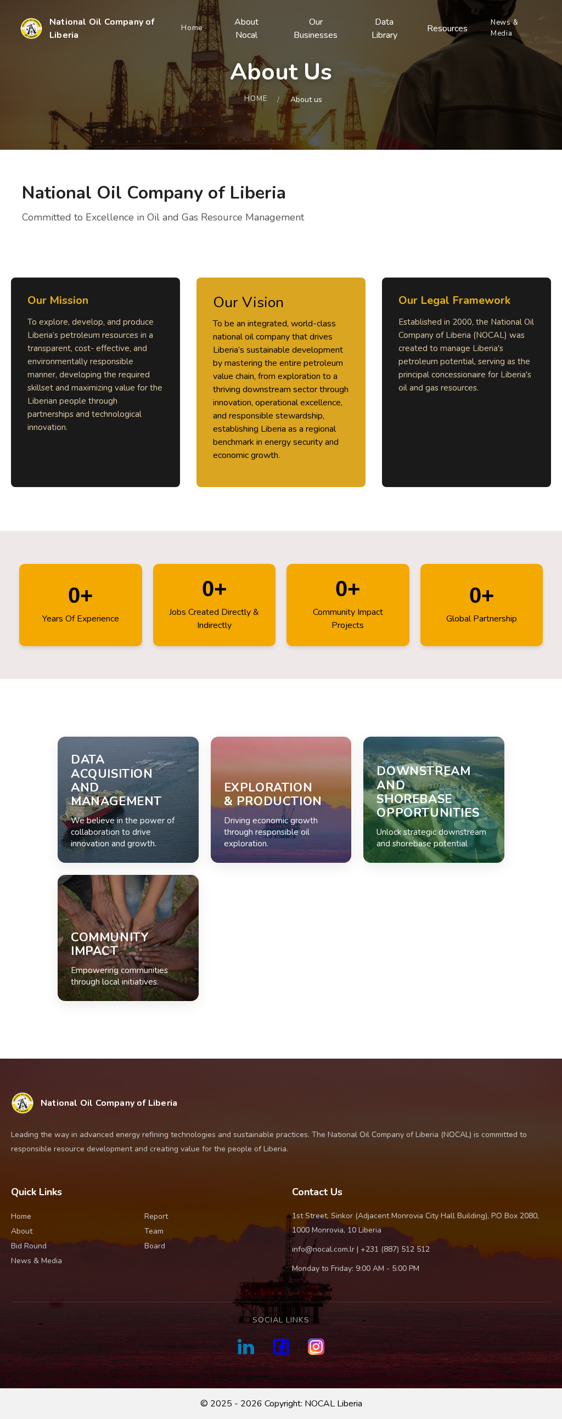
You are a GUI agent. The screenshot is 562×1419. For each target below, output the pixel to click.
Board (154, 1246)
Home (192, 28)
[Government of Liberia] (246, 1346)
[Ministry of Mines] (281, 1346)
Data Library (384, 28)
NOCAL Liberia (333, 1404)
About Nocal (246, 28)
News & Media (505, 28)
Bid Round (29, 1246)
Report (156, 1216)
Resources (447, 28)
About (21, 1231)
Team (154, 1231)
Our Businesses (316, 28)
